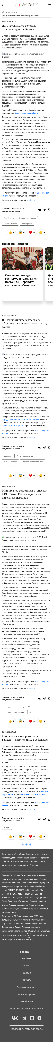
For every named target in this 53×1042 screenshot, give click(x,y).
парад (5, 420)
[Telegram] (44, 210)
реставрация (27, 224)
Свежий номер (26, 1001)
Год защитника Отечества (32, 461)
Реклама (26, 958)
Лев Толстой (9, 218)
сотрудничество (10, 707)
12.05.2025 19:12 (9, 732)
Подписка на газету (26, 987)
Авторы (26, 965)
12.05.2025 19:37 (9, 486)
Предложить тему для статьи (26, 1029)
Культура (11, 12)
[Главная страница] (26, 5)
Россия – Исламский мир (14, 712)
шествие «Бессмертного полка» (24, 420)
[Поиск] (3, 5)
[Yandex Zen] (39, 1018)
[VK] (15, 1018)
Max (37, 193)
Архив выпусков (26, 994)
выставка (7, 456)
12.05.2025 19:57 (9, 316)
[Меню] (49, 5)
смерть (7, 828)
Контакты (26, 980)
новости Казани (10, 224)
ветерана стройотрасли (33, 794)
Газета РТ (26, 951)
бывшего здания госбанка (26, 113)
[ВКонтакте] (39, 210)
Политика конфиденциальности (26, 1008)
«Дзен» (31, 200)
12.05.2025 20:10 (9, 21)
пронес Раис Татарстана (13, 426)
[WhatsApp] (49, 210)
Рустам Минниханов (27, 218)
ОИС (31, 712)
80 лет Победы (10, 467)
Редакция (26, 973)
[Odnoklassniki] (32, 1018)
